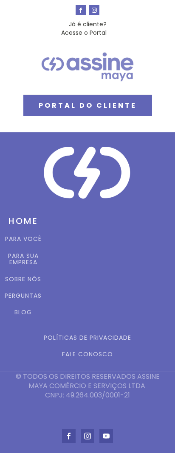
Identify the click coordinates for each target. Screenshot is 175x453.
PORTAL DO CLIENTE (88, 105)
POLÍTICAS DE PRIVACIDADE (87, 338)
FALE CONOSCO (87, 354)
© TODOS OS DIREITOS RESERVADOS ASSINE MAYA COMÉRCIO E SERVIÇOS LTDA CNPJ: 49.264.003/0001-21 (88, 386)
